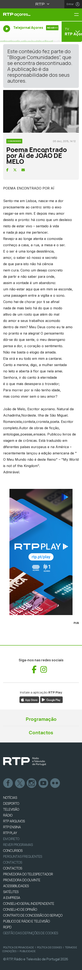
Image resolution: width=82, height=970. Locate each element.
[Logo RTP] (24, 761)
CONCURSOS (12, 850)
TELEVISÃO (11, 809)
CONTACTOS (12, 868)
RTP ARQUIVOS (14, 821)
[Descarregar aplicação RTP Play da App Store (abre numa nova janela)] (29, 699)
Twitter (20, 783)
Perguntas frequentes (22, 856)
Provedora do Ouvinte (21, 880)
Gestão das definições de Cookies (30, 933)
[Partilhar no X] (15, 170)
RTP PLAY (10, 833)
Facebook (8, 783)
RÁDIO (7, 815)
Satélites (11, 891)
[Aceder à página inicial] (27, 14)
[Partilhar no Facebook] (7, 170)
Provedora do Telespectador (28, 874)
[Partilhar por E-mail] (23, 170)
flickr (55, 783)
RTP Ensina (12, 827)
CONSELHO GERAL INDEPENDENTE (28, 903)
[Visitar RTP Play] (41, 552)
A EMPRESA (11, 897)
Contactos (41, 732)
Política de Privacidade (18, 947)
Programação (41, 719)
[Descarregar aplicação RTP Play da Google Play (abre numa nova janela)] (51, 699)
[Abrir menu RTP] (41, 4)
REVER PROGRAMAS (18, 844)
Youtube (43, 783)
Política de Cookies (49, 947)
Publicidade (28, 951)
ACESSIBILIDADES (16, 886)
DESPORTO (11, 803)
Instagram (32, 783)
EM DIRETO (11, 838)
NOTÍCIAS (10, 797)
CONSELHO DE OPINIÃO (20, 909)
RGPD (7, 927)
